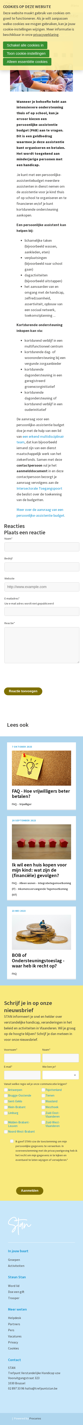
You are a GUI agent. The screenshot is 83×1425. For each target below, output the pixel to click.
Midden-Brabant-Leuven (19, 1124)
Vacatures (15, 1336)
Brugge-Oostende (19, 1095)
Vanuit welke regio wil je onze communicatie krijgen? (35, 1084)
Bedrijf (8, 558)
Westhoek (52, 1107)
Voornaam (10, 1049)
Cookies (13, 1348)
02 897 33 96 (16, 1388)
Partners (14, 1324)
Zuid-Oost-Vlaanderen (53, 1114)
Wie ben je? (49, 1066)
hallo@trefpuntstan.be (41, 1388)
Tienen (50, 1095)
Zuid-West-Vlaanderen (53, 1124)
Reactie (9, 623)
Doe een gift (16, 1292)
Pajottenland (54, 1090)
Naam (8, 538)
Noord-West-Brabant (21, 1131)
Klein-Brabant (17, 1107)
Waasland (51, 1101)
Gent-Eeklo (15, 1101)
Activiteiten (16, 1266)
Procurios (35, 1418)
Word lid (13, 1286)
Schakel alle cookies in (25, 45)
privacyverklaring (46, 34)
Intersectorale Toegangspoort (39, 488)
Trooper (13, 1298)
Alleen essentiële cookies (27, 62)
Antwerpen (15, 1090)
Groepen (14, 1260)
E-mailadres (12, 598)
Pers (11, 1330)
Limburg (13, 1113)
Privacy (13, 1342)
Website (9, 578)
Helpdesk (14, 1318)
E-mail (8, 1066)
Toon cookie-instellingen (26, 54)
